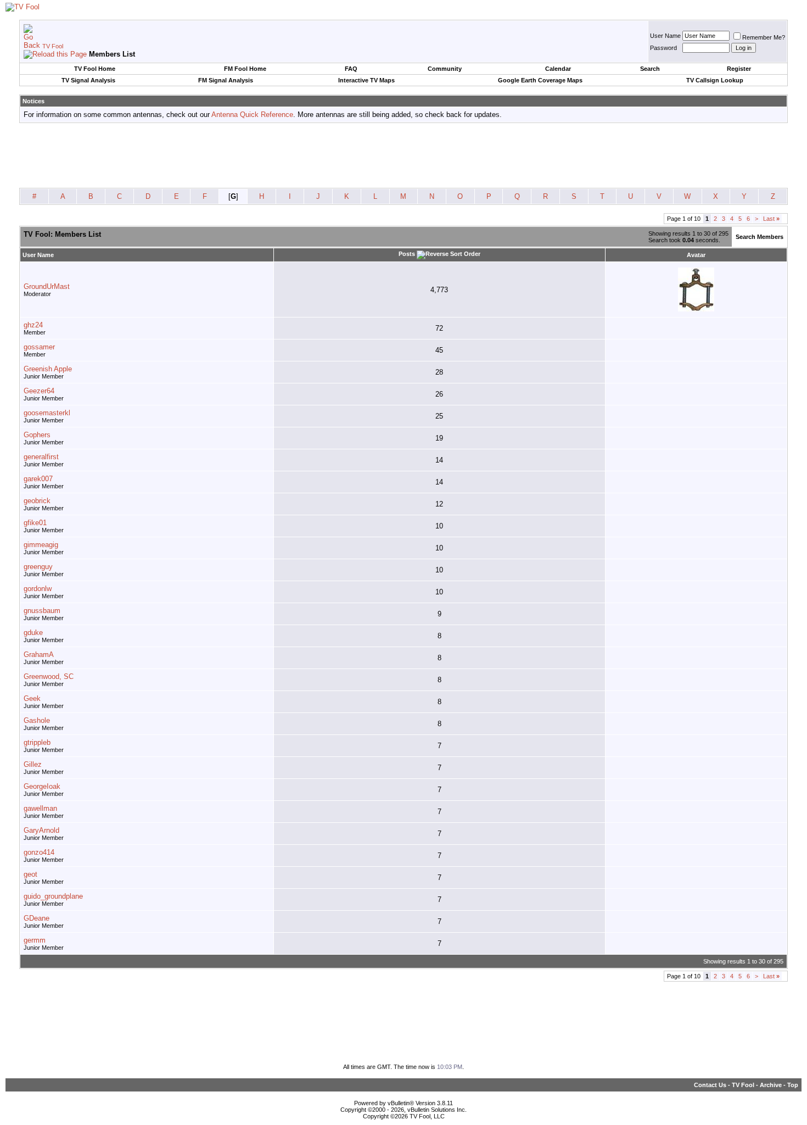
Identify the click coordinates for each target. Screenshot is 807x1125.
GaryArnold (41, 830)
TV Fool (52, 46)
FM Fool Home (245, 68)
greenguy (38, 566)
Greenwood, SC (49, 676)
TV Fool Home (94, 68)
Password (663, 47)
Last (771, 218)
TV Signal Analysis (88, 80)
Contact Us (710, 1085)
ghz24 (33, 325)
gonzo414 (39, 852)
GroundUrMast (47, 286)
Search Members (759, 236)
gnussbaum (42, 610)
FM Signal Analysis (225, 80)
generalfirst (41, 457)
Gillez (33, 764)
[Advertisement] (403, 156)
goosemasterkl (47, 413)
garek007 (38, 479)
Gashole (37, 720)
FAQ (351, 68)
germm (35, 940)
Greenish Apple (48, 369)
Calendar (558, 68)
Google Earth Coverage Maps (540, 80)
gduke (33, 632)
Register (739, 68)
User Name (665, 35)
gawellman (40, 808)
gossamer (39, 347)
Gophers (37, 435)
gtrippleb (37, 742)
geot (30, 874)
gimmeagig (41, 545)
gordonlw (38, 588)
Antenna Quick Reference (252, 114)
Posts (407, 253)
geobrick (37, 501)
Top (792, 1085)
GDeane (36, 918)
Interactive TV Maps (366, 80)
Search (650, 68)
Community (445, 68)
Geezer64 (39, 391)
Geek (32, 698)
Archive (771, 1085)
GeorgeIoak (42, 786)
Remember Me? (763, 37)
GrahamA (39, 654)
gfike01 (35, 523)
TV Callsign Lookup (714, 80)
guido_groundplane (53, 896)
